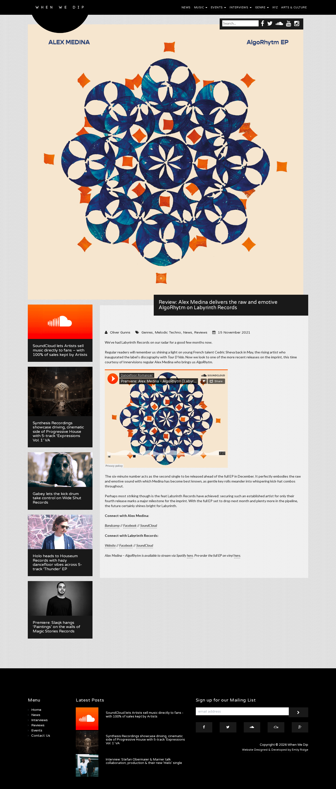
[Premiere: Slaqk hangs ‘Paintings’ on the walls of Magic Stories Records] (60, 598)
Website (110, 545)
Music (199, 7)
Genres (147, 332)
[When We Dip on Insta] (297, 23)
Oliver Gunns (120, 332)
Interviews (239, 7)
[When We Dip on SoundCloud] (279, 23)
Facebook (126, 545)
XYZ (275, 7)
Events (217, 7)
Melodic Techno (168, 332)
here (190, 555)
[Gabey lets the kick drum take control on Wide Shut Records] (60, 469)
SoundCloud (144, 545)
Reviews (200, 332)
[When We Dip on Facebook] (262, 23)
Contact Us (40, 735)
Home (36, 710)
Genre (260, 7)
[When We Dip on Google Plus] (300, 727)
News (186, 7)
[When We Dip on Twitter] (270, 23)
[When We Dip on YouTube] (289, 23)
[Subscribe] (298, 712)
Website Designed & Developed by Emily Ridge (275, 749)
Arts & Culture (294, 7)
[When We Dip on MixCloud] (276, 727)
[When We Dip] (60, 17)
